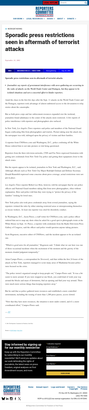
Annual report (42, 387)
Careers (71, 387)
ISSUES (50, 19)
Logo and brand (58, 387)
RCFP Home (13, 330)
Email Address (52, 347)
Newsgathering (15, 29)
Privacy (84, 389)
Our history (82, 387)
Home (30, 387)
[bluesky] (3, 398)
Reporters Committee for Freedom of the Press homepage (44, 12)
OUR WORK (17, 19)
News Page (19, 330)
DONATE (70, 19)
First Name (51, 355)
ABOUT (60, 19)
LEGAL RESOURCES (34, 19)
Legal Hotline (50, 3)
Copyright (73, 389)
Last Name (51, 364)
